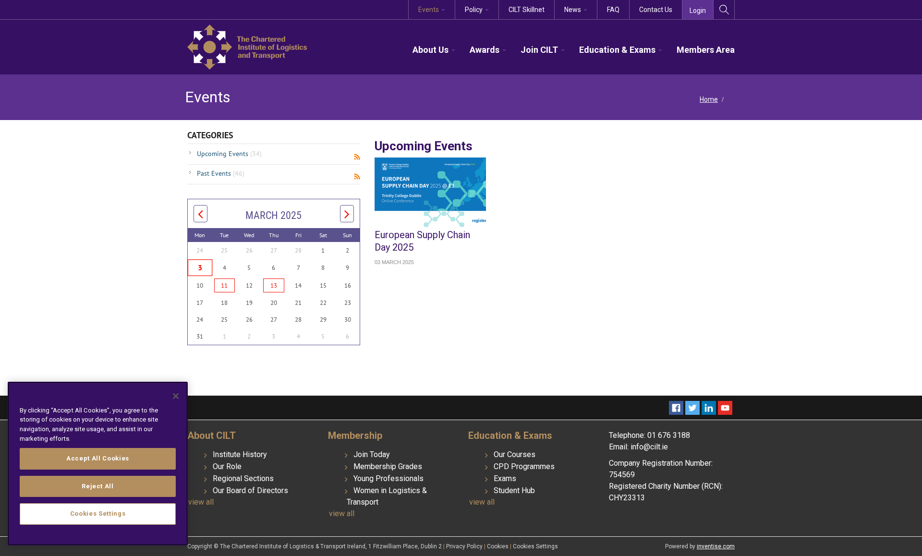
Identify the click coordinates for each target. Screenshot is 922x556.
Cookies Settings (535, 546)
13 (273, 285)
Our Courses (514, 454)
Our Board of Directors (250, 490)
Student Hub (514, 490)
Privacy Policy (465, 546)
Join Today (371, 454)
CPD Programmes (524, 466)
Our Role (227, 466)
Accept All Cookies (97, 458)
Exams (505, 478)
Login (698, 10)
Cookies (498, 546)
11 (224, 285)
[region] (98, 463)
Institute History (240, 454)
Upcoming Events (229, 153)
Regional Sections (243, 478)
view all (201, 502)
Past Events (220, 173)
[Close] (175, 396)
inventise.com (716, 546)
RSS (357, 157)
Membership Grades (387, 466)
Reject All (98, 486)
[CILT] (247, 46)
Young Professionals (388, 478)
